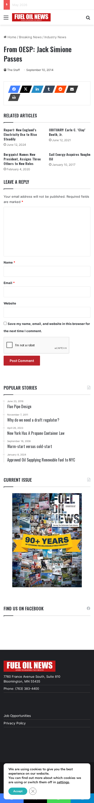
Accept (17, 791)
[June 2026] (47, 540)
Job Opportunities (17, 716)
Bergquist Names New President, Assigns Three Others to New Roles (22, 159)
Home (11, 37)
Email (9, 283)
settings (63, 782)
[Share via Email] (70, 89)
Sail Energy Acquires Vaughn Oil (69, 156)
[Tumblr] (47, 89)
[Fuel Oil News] (31, 17)
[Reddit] (59, 89)
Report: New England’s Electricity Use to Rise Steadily (20, 134)
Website (10, 303)
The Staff (13, 70)
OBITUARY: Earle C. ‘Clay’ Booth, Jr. (67, 132)
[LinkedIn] (36, 89)
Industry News (55, 37)
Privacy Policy (15, 723)
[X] (24, 89)
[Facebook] (13, 89)
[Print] (13, 97)
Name (9, 262)
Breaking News (30, 37)
